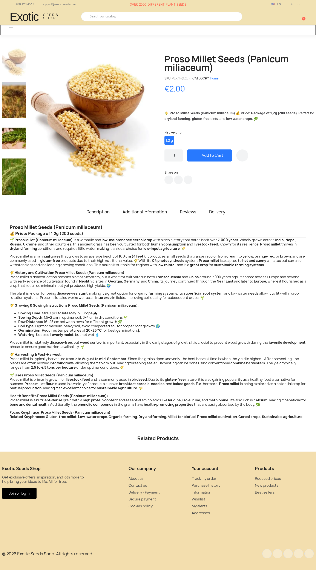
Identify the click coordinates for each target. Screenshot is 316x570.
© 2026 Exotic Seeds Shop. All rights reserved (47, 554)
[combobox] (161, 16)
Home (214, 78)
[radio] (169, 140)
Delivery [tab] (217, 212)
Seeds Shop (51, 16)
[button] (301, 16)
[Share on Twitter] (178, 180)
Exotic (24, 16)
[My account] (287, 17)
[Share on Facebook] (168, 180)
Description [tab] (98, 212)
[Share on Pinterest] (188, 180)
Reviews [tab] (188, 212)
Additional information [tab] (145, 212)
